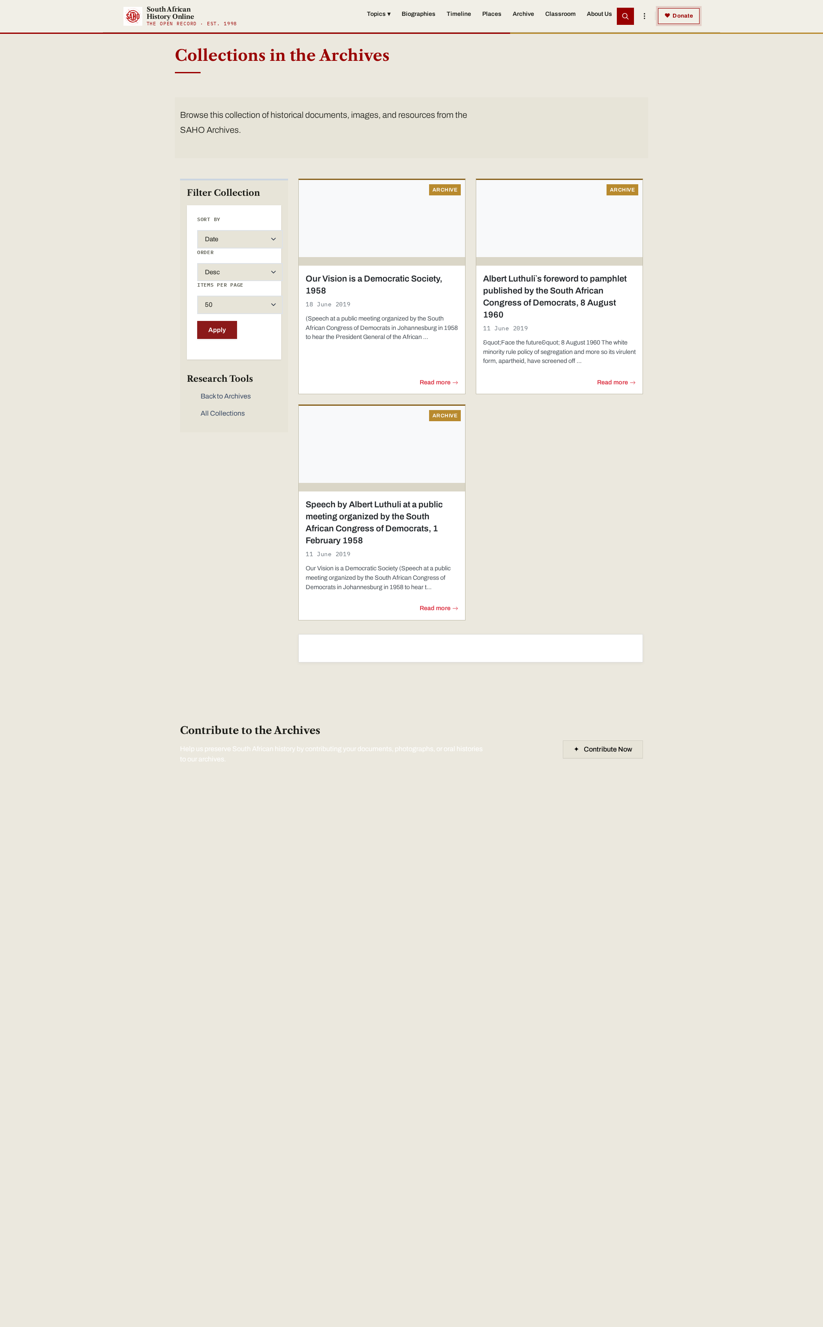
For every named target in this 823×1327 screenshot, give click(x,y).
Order (205, 252)
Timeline (459, 14)
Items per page (220, 285)
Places (492, 14)
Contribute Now (603, 749)
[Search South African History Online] (625, 16)
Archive (523, 14)
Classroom (560, 14)
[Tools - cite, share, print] (644, 16)
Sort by (208, 219)
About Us (599, 14)
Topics (378, 14)
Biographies (419, 14)
